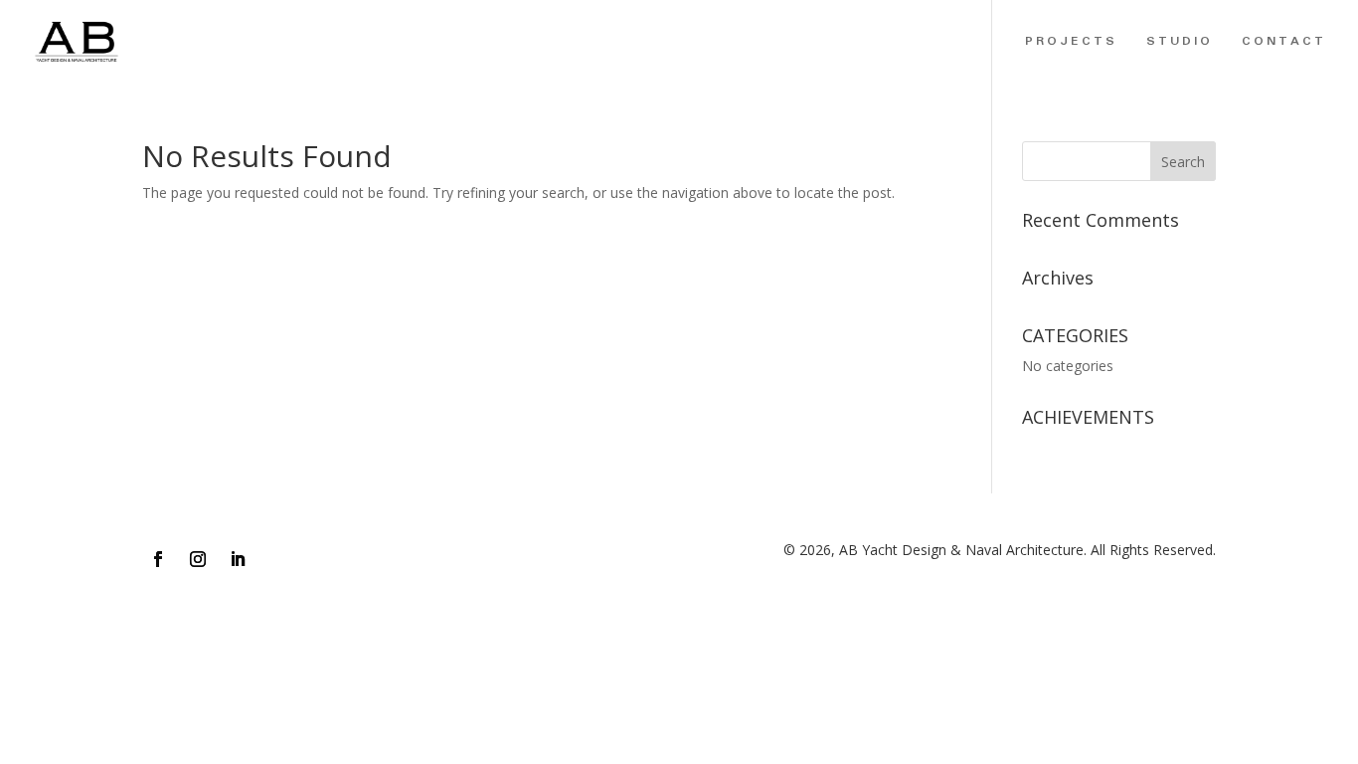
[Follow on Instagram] (198, 559)
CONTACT (1284, 43)
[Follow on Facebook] (158, 559)
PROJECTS (1071, 43)
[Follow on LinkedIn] (238, 559)
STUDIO (1179, 43)
